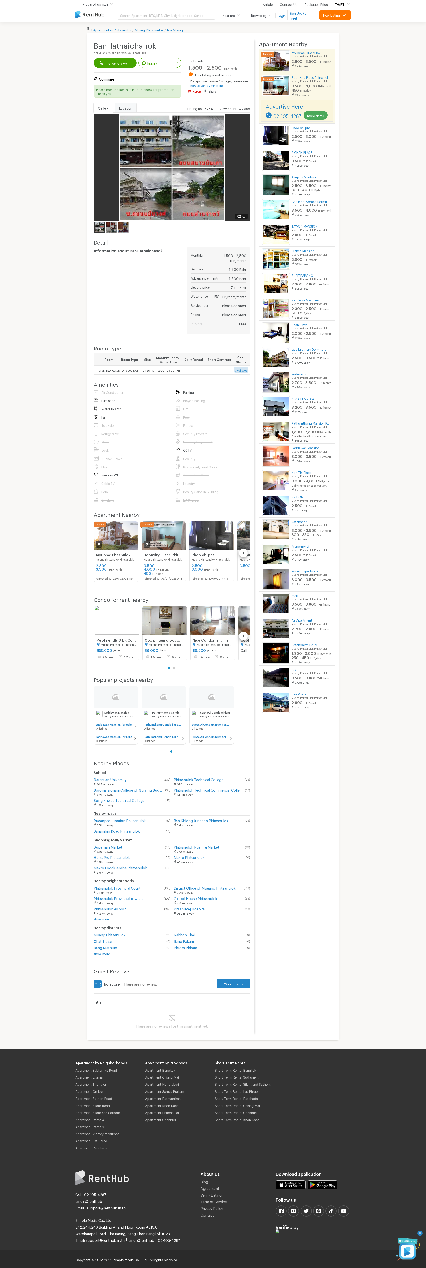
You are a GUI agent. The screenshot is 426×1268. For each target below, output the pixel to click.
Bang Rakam (184, 940)
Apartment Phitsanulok (162, 1112)
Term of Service (214, 1201)
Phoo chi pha (301, 127)
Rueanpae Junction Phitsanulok (120, 820)
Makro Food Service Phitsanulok (120, 867)
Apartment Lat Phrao (91, 1140)
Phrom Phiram (185, 947)
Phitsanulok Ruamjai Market (196, 846)
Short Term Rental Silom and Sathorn (243, 1083)
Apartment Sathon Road (93, 1098)
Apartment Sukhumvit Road (96, 1069)
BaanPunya (300, 324)
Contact (207, 1214)
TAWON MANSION (305, 225)
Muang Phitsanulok (149, 29)
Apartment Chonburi (160, 1119)
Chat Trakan (103, 940)
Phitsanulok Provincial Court (117, 887)
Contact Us (288, 3)
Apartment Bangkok (160, 1069)
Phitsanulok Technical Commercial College (208, 789)
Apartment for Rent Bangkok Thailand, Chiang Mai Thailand (96, 15)
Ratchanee (299, 521)
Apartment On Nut (89, 1090)
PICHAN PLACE (302, 152)
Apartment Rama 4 (89, 1119)
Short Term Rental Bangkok (235, 1069)
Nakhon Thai (184, 934)
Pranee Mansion (303, 250)
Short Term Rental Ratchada (236, 1098)
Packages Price (316, 3)
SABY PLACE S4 (303, 398)
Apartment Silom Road (92, 1105)
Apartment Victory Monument (98, 1133)
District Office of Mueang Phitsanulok (205, 887)
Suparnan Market (108, 846)
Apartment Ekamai (89, 1076)
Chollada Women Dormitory (311, 201)
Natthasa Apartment (307, 299)
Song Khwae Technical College (119, 799)
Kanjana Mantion (304, 176)
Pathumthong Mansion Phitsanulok (311, 422)
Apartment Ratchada (91, 1147)
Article (268, 3)
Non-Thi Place (301, 472)
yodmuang (299, 373)
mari (295, 595)
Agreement (210, 1187)
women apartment (305, 570)
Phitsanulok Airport (110, 908)
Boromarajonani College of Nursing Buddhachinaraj (128, 789)
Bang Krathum (105, 947)
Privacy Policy (212, 1207)
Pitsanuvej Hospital (189, 908)
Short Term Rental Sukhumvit (237, 1076)
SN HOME (298, 496)
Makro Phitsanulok (189, 856)
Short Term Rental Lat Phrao (236, 1090)
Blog (204, 1181)
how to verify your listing (207, 85)
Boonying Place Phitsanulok (311, 77)
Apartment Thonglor (90, 1083)
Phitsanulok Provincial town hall (120, 897)
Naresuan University (110, 779)
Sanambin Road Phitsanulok (117, 830)
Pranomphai (300, 546)
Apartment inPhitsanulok (112, 29)
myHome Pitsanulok (306, 52)
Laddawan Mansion (306, 447)
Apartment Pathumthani (163, 1098)
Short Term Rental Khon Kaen (237, 1119)
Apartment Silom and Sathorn (97, 1112)
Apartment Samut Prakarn (164, 1090)
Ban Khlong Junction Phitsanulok (201, 820)
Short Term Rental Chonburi (236, 1112)
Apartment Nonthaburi (162, 1083)
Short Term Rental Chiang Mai (237, 1105)
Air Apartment (302, 619)
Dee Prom (299, 693)
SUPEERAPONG (302, 275)
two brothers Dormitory (309, 349)
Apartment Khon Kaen (161, 1105)
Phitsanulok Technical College (198, 779)
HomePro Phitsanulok (112, 856)
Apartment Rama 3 (89, 1126)
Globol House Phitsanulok (195, 897)
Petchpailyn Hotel (304, 644)
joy (294, 669)
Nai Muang (175, 29)
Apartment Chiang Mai (162, 1076)
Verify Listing (211, 1194)
